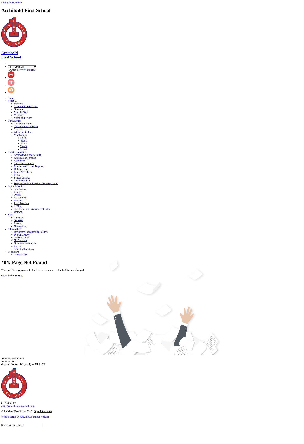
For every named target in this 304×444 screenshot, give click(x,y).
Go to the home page (11, 275)
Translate (31, 69)
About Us (12, 100)
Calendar (18, 217)
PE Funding (20, 197)
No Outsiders (20, 240)
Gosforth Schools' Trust (26, 106)
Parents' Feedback (23, 172)
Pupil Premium (21, 203)
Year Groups (20, 135)
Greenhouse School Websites (34, 416)
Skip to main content (11, 2)
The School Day (22, 180)
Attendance (19, 160)
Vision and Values (23, 118)
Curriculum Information (26, 126)
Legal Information (43, 411)
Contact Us (13, 251)
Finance (18, 192)
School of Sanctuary (24, 249)
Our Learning (14, 120)
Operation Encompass (25, 243)
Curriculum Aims (22, 123)
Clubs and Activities (24, 163)
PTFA (17, 174)
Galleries (18, 220)
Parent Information (17, 152)
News (10, 214)
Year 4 (23, 149)
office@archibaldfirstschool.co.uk (18, 406)
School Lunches (22, 177)
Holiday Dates (21, 169)
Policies (18, 200)
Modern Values (21, 237)
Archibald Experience (25, 157)
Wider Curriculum (23, 132)
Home (11, 98)
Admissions (20, 189)
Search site (6, 425)
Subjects (18, 129)
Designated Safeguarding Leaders (31, 231)
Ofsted (17, 194)
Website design (8, 416)
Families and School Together (29, 166)
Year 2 (23, 143)
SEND (17, 206)
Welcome (18, 103)
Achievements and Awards (27, 155)
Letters (17, 223)
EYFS (23, 137)
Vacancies (19, 115)
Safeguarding (14, 229)
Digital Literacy (22, 234)
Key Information (16, 186)
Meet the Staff (21, 112)
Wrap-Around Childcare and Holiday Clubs (36, 183)
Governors (19, 109)
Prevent (18, 246)
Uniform (18, 212)
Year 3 (23, 146)
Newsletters (20, 226)
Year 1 (23, 140)
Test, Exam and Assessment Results (32, 209)
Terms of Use (20, 254)
